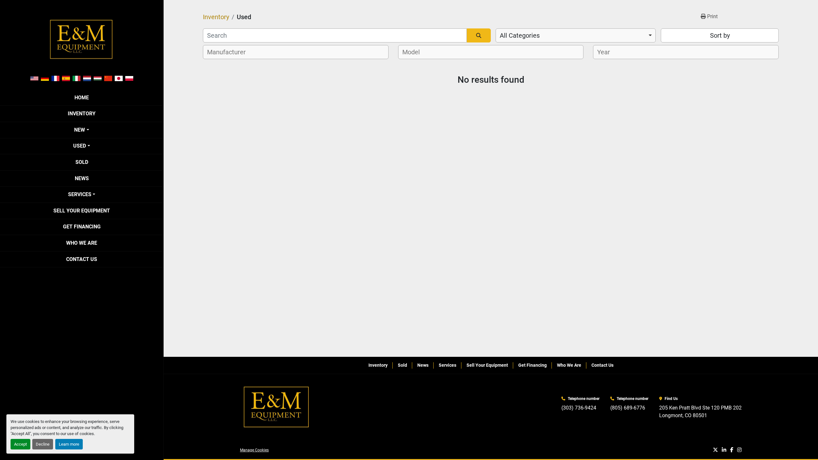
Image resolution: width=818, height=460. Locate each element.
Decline (43, 444)
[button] (81, 130)
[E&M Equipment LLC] (276, 407)
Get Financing (82, 227)
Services (79, 194)
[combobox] (576, 35)
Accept (20, 444)
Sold (81, 162)
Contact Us (81, 259)
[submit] (479, 35)
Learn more (69, 444)
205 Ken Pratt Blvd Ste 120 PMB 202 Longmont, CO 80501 (700, 411)
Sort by (720, 35)
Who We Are (81, 243)
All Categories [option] (520, 35)
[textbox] (230, 52)
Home (81, 98)
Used (79, 146)
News (82, 178)
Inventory (82, 114)
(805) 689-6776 (627, 408)
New (79, 130)
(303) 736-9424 (578, 408)
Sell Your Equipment (81, 211)
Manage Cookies (254, 450)
